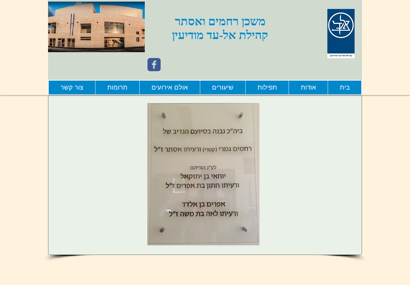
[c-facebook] (154, 64)
